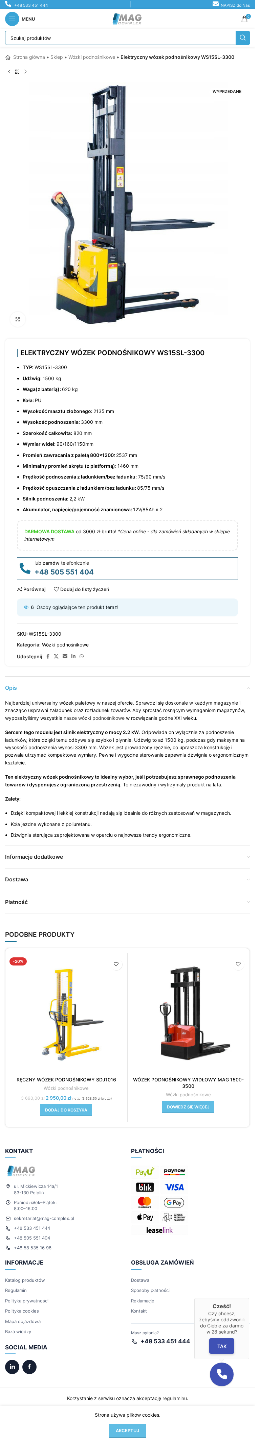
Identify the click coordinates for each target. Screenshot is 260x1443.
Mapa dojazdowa (23, 1316)
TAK (221, 1346)
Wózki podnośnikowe (91, 57)
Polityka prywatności (26, 1295)
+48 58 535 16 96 (32, 1242)
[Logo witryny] (128, 18)
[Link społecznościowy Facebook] (48, 651)
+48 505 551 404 (64, 567)
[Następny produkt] (25, 72)
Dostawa (140, 1275)
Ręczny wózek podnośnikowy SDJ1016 (66, 1074)
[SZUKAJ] (243, 38)
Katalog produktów (25, 1275)
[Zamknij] (249, 1298)
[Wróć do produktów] (17, 72)
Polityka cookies (22, 1306)
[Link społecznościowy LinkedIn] (73, 651)
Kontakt (139, 1306)
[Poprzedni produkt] (9, 72)
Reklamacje (142, 1295)
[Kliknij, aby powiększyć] (17, 314)
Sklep (56, 57)
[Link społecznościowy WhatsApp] (82, 651)
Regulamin (16, 1285)
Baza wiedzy (18, 1326)
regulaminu (174, 1393)
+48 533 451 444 (31, 5)
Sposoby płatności (150, 1285)
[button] (66, 1105)
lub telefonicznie (62, 558)
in (12, 1362)
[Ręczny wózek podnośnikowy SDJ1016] (66, 1009)
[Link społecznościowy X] (56, 651)
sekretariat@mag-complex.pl (44, 1213)
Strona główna (28, 57)
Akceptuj (127, 1430)
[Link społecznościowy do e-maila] (65, 651)
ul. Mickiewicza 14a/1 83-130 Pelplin (36, 1184)
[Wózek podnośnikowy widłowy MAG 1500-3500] (188, 1009)
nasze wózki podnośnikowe (94, 713)
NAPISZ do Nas (235, 5)
